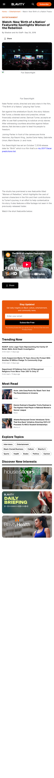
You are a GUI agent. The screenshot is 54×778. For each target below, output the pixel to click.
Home (4, 11)
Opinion (46, 454)
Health (16, 454)
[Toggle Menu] (4, 4)
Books (26, 454)
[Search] (33, 4)
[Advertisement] (21, 231)
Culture (31, 449)
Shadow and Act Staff (14, 32)
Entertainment (14, 11)
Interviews (8, 444)
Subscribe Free (27, 322)
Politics (36, 454)
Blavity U (42, 449)
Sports (6, 454)
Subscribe (44, 4)
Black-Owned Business (13, 449)
